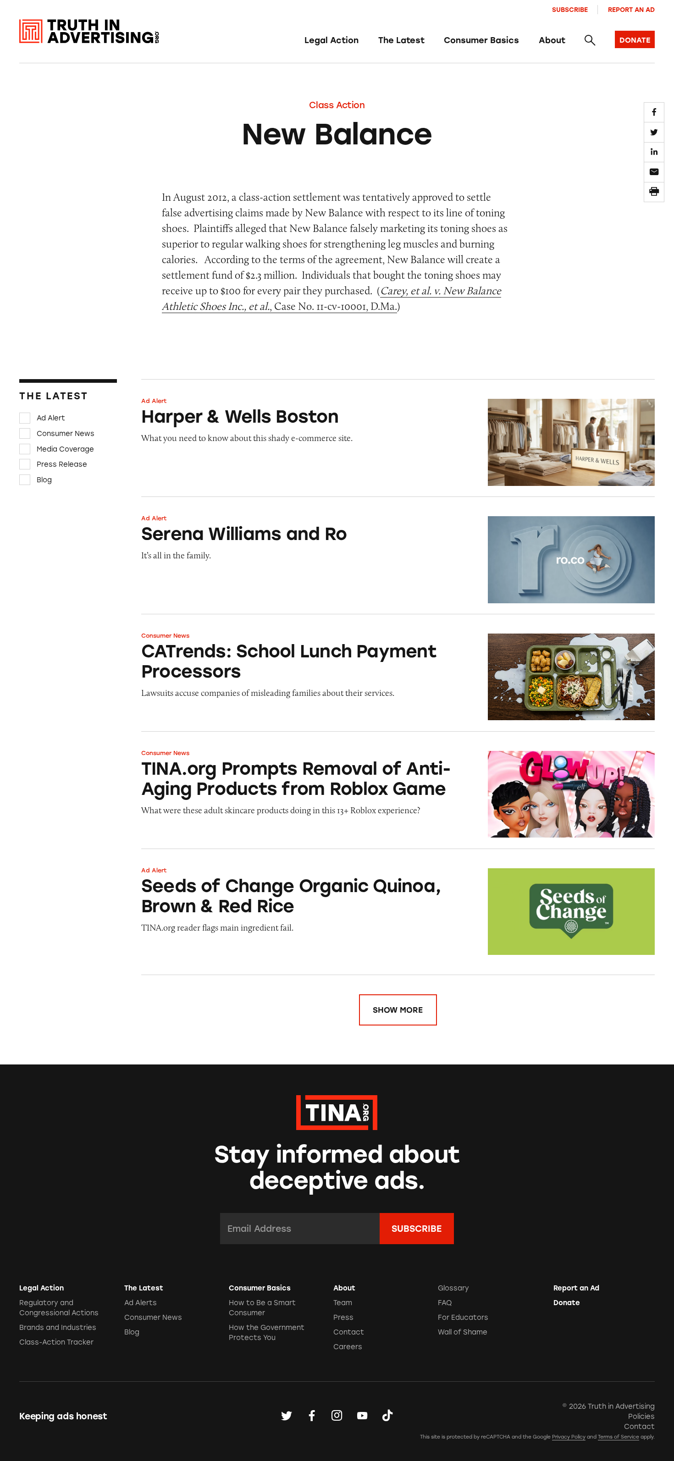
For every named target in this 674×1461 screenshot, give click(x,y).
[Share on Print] (653, 192)
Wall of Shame (462, 1332)
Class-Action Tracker (56, 1342)
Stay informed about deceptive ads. (337, 1167)
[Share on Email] (653, 172)
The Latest (401, 40)
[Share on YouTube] (362, 1416)
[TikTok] (387, 1416)
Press (343, 1317)
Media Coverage (65, 449)
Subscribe (570, 9)
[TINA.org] (336, 1111)
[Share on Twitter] (653, 132)
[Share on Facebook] (653, 112)
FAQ (445, 1303)
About (552, 40)
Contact (348, 1332)
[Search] (590, 41)
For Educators (463, 1317)
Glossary (453, 1288)
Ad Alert (51, 418)
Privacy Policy (569, 1437)
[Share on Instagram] (337, 1416)
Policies (641, 1416)
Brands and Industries (57, 1327)
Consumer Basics (481, 40)
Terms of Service (618, 1437)
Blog (44, 480)
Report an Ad (631, 9)
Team (342, 1303)
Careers (347, 1347)
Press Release (62, 464)
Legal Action (331, 40)
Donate (566, 1303)
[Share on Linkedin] (653, 152)
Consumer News (65, 434)
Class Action (337, 105)
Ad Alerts (140, 1303)
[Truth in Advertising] (89, 31)
